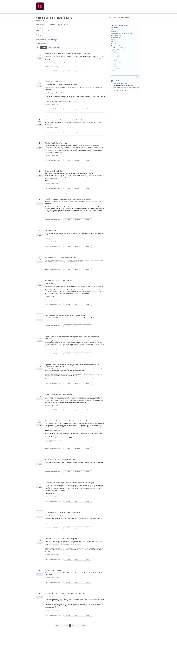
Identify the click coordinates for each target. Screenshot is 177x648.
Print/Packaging (114, 56)
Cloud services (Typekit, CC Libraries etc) (120, 33)
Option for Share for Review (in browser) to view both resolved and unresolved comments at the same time (72, 365)
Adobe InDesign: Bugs (119, 83)
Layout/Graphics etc (115, 47)
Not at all (69, 71)
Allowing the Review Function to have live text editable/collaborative (68, 199)
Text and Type (114, 68)
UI (111, 70)
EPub (112, 39)
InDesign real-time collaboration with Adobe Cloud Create (65, 120)
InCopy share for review (53, 570)
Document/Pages (114, 37)
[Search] (137, 77)
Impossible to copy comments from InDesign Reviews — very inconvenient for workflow (72, 337)
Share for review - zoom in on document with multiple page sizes (67, 54)
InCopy (112, 43)
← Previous (57, 625)
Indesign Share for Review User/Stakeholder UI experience (65, 593)
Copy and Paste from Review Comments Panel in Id (62, 512)
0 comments (47, 104)
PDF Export (113, 54)
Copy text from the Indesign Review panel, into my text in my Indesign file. (70, 482)
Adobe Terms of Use (97, 644)
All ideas (112, 29)
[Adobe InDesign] (40, 6)
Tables (112, 66)
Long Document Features (116, 49)
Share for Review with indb (54, 171)
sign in (122, 17)
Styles (112, 64)
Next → (84, 625)
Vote (40, 58)
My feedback (56, 47)
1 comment (47, 66)
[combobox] (123, 76)
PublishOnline (114, 58)
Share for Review (54, 66)
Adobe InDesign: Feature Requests (122, 85)
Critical (89, 71)
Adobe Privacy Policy (106, 644)
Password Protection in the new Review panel (61, 257)
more (75, 101)
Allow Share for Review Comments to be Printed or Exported (66, 421)
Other (112, 52)
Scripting (112, 60)
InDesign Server (114, 45)
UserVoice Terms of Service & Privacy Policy (83, 644)
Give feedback (117, 81)
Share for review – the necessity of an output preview (63, 539)
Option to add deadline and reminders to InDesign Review (65, 315)
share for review (50, 230)
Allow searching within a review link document (61, 459)
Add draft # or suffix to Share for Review (58, 280)
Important (78, 71)
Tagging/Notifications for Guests (56, 143)
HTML (112, 41)
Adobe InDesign (70, 644)
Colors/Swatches (114, 35)
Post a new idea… (115, 27)
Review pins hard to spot (53, 82)
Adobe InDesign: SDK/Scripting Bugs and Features (125, 87)
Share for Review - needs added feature (58, 394)
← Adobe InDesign (40, 20)
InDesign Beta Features (119, 90)
